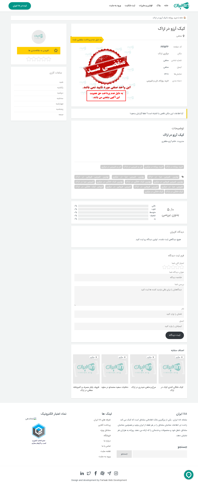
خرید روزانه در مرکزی (154, 167)
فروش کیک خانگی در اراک (89, 187)
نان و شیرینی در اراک (133, 167)
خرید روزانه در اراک (174, 167)
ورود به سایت (115, 6)
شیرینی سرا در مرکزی (172, 187)
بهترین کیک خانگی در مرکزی (110, 182)
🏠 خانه (182, 18)
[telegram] (109, 473)
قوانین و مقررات (146, 6)
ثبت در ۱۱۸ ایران (20, 6)
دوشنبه (60, 92)
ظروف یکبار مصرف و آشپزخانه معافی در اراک (86, 389)
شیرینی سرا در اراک (84, 182)
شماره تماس (176, 60)
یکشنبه (60, 87)
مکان (179, 53)
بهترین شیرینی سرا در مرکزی (128, 177)
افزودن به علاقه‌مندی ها (38, 50)
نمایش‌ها (178, 74)
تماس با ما (106, 446)
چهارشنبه (59, 103)
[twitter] (89, 473)
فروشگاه (107, 436)
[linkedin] (82, 473)
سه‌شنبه (60, 98)
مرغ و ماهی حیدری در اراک (143, 387)
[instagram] (116, 473)
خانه (166, 6)
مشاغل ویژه (106, 430)
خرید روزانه (173, 18)
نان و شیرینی (152, 81)
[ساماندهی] (30, 418)
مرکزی (166, 54)
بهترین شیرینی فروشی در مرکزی (168, 182)
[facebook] (96, 473)
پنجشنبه (59, 109)
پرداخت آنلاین (104, 425)
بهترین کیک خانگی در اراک (138, 182)
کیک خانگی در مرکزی (154, 192)
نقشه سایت (106, 451)
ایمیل (179, 67)
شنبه (61, 82)
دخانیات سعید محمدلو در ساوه (114, 387)
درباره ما (107, 441)
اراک (160, 54)
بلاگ (158, 6)
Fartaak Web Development (113, 480)
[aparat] (102, 473)
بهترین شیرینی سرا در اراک (163, 177)
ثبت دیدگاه (174, 335)
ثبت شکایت (130, 6)
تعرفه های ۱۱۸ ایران (102, 420)
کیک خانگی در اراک (174, 192)
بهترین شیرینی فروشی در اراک (91, 177)
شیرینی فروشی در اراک (146, 187)
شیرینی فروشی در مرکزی (118, 187)
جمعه (61, 114)
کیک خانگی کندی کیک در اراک (172, 389)
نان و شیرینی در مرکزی (111, 167)
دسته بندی (177, 80)
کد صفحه (177, 46)
